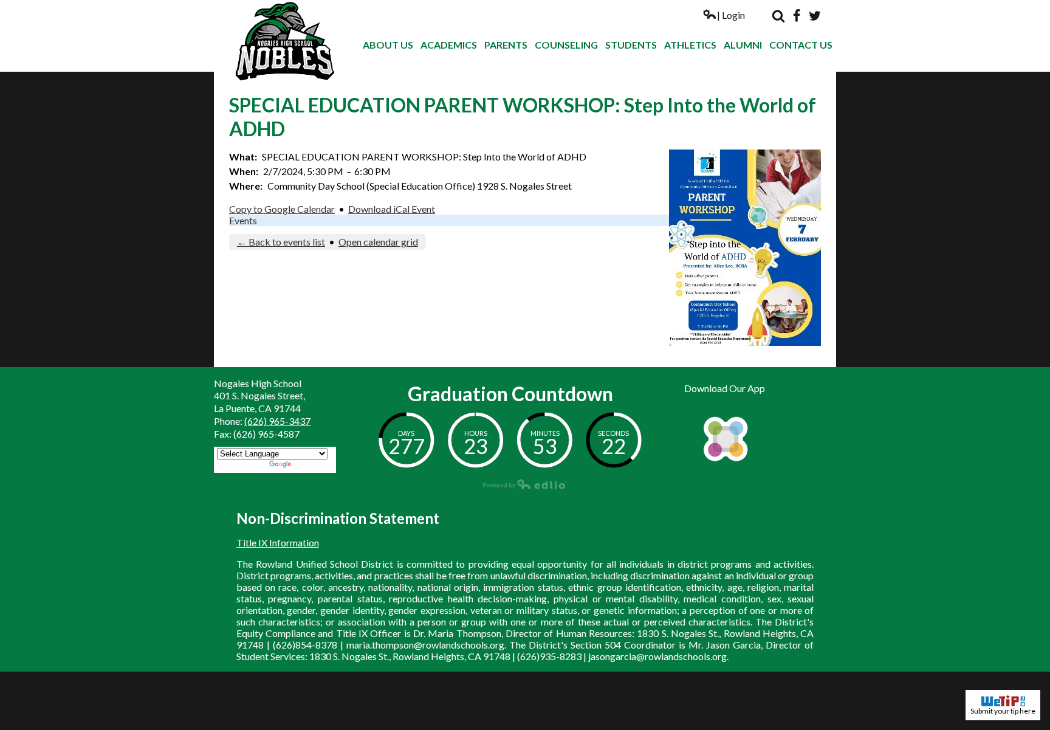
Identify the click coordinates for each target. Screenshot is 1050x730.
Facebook (796, 15)
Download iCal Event (391, 209)
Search (778, 15)
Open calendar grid (378, 241)
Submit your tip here (1002, 710)
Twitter (815, 15)
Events (243, 220)
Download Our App (724, 388)
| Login (731, 15)
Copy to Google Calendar (282, 209)
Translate (313, 465)
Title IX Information (277, 542)
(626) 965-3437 (277, 421)
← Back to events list (281, 241)
